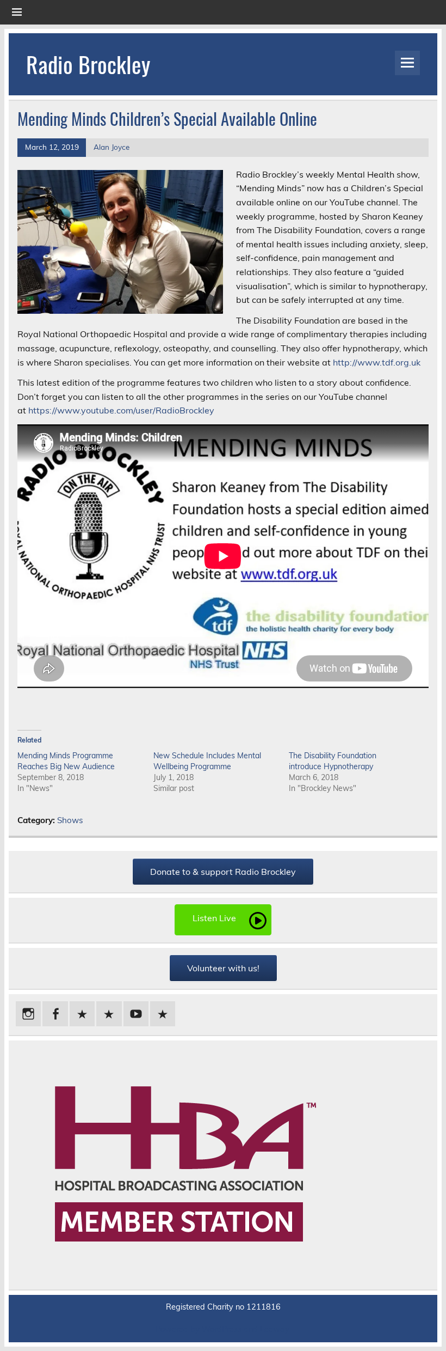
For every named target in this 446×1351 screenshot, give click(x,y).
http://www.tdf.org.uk (376, 362)
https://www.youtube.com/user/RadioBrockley (121, 410)
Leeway (274, 1329)
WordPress (221, 1329)
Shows (70, 820)
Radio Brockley (88, 64)
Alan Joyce (111, 146)
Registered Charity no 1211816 (223, 1307)
